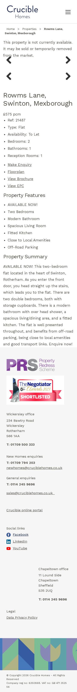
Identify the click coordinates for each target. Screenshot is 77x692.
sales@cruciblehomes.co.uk (30, 493)
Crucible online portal (24, 510)
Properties (29, 29)
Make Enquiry (20, 165)
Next (67, 64)
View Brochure (20, 179)
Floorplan (16, 172)
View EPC (16, 186)
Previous (10, 64)
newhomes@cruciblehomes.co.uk (34, 468)
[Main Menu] (68, 11)
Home (10, 29)
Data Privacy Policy (21, 617)
